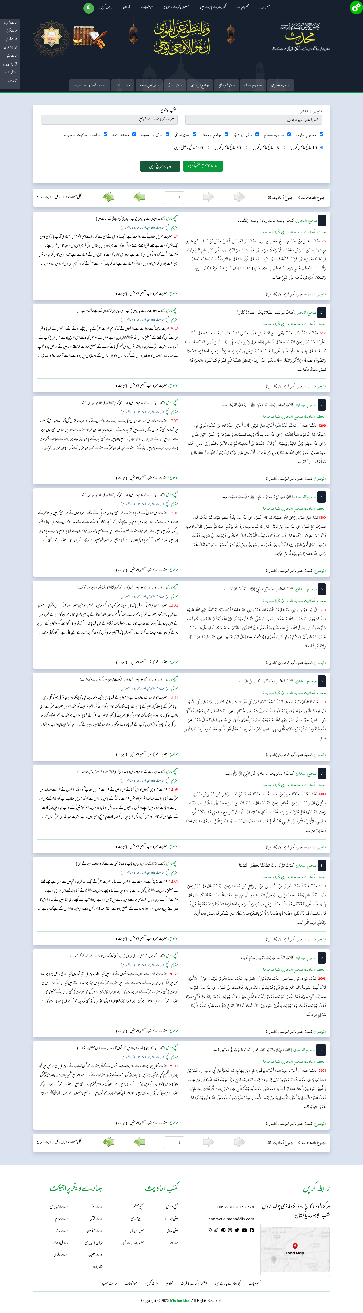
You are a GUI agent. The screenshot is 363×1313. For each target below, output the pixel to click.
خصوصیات (243, 7)
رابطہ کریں (105, 7)
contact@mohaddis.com (231, 1219)
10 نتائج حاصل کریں (303, 148)
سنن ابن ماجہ (149, 85)
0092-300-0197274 (235, 1207)
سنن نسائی (175, 85)
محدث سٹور (96, 1207)
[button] (88, 8)
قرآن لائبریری (10, 64)
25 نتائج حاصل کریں (265, 148)
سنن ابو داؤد (226, 85)
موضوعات (147, 7)
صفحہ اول (264, 7)
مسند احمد (122, 85)
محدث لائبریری (10, 23)
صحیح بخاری (280, 85)
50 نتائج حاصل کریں (227, 148)
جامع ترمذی (200, 85)
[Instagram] (230, 1231)
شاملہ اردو (12, 81)
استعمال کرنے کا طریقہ (176, 7)
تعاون (126, 7)
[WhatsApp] (210, 1231)
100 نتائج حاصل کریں (188, 148)
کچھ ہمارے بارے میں (213, 7)
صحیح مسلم (253, 85)
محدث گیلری (60, 1255)
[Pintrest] (223, 1231)
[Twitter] (237, 1231)
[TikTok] (216, 1231)
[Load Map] (295, 1249)
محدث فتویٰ (11, 31)
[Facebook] (252, 1231)
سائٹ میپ (109, 1284)
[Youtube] (244, 1231)
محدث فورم (11, 39)
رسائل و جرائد (11, 72)
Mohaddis (179, 1300)
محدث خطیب (95, 1255)
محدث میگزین (10, 48)
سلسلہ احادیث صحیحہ (89, 85)
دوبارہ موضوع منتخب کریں (203, 165)
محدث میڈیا (12, 56)
